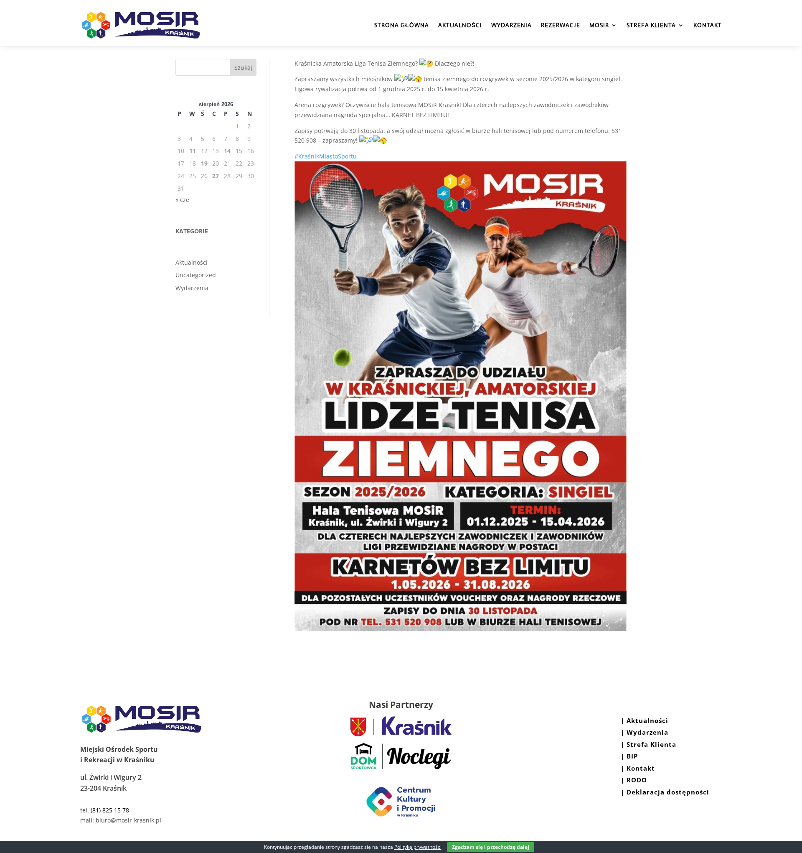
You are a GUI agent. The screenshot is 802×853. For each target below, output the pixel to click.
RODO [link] (635, 780)
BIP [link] (632, 756)
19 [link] (204, 163)
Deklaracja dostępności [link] (668, 792)
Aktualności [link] (460, 25)
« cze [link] (182, 200)
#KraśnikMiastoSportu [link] (325, 156)
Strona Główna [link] (401, 25)
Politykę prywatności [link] (418, 846)
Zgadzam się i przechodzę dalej (490, 846)
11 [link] (192, 151)
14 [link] (227, 151)
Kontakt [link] (707, 25)
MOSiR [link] (599, 25)
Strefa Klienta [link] (651, 25)
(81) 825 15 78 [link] (110, 810)
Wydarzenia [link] (511, 25)
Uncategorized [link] (195, 275)
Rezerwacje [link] (560, 25)
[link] (401, 734)
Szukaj (243, 68)
